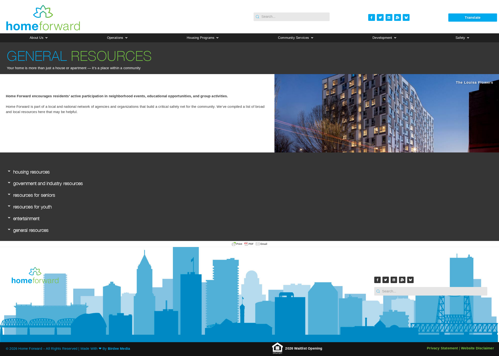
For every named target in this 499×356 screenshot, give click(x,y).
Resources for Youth (32, 206)
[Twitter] (380, 17)
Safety (460, 38)
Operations (115, 38)
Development (382, 38)
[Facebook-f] (371, 17)
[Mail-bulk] (397, 17)
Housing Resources (31, 171)
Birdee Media (119, 349)
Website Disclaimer (477, 348)
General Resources (31, 230)
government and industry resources (48, 183)
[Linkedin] (389, 17)
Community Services (293, 38)
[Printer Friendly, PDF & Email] (249, 244)
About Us (36, 38)
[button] (244, 172)
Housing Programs (200, 38)
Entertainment (26, 218)
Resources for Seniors (34, 195)
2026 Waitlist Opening (304, 348)
